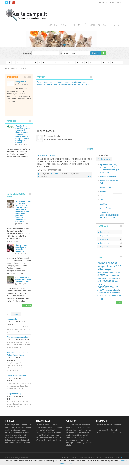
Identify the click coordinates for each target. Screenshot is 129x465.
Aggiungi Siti (104, 24)
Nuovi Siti (65, 24)
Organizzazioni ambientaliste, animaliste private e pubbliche (109, 215)
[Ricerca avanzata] (103, 53)
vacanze (108, 289)
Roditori (104, 278)
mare (100, 284)
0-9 (9, 62)
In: (61, 53)
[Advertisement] (64, 107)
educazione (108, 280)
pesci (117, 281)
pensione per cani (108, 273)
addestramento (107, 286)
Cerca (96, 53)
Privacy (73, 457)
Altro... (117, 24)
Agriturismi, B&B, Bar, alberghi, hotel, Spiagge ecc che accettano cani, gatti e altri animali (111, 168)
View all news (27, 305)
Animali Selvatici (106, 187)
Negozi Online (105, 208)
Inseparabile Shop (14, 393)
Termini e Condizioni (87, 457)
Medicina (103, 204)
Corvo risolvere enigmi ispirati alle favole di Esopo (23, 279)
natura (99, 272)
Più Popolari (89, 24)
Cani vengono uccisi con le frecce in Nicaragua (21, 248)
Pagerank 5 (104, 232)
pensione (116, 292)
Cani (101, 195)
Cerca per (27, 53)
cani (101, 298)
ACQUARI (100, 290)
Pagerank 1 (104, 246)
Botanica (103, 191)
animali (102, 262)
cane (117, 265)
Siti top (76, 24)
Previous (7, 39)
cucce (108, 275)
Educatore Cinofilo (104, 292)
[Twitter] (6, 2)
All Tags (119, 302)
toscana (119, 270)
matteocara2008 (55, 170)
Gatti (101, 199)
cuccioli (113, 262)
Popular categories (104, 159)
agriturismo (116, 295)
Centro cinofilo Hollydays (17, 375)
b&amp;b (116, 290)
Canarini (108, 296)
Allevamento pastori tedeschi (18, 337)
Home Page (103, 2)
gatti (107, 283)
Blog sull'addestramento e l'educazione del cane (17, 353)
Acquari (55, 174)
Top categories (103, 155)
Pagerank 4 (104, 235)
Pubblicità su (108, 457)
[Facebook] (10, 2)
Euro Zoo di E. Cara (46, 155)
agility (99, 281)
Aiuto (99, 457)
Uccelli (109, 266)
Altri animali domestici (108, 176)
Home (7, 68)
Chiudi (71, 463)
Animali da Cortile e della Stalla (109, 181)
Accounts (14, 68)
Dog (109, 278)
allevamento (106, 269)
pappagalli (115, 278)
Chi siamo (64, 457)
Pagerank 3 (104, 239)
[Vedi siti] (88, 176)
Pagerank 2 (104, 243)
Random (16, 314)
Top (8, 314)
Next (122, 39)
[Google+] (13, 2)
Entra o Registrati (116, 2)
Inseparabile (20, 81)
